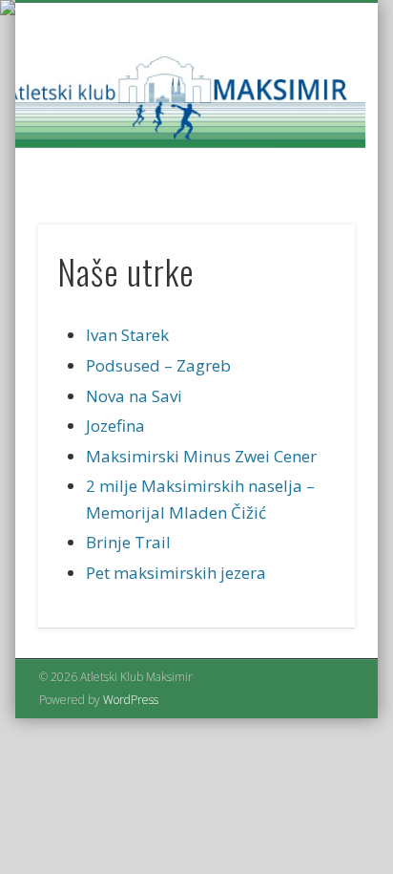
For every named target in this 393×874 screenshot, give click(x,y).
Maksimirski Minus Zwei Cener (201, 456)
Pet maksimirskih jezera (176, 573)
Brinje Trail (128, 542)
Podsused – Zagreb (158, 365)
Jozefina (115, 426)
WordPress (130, 700)
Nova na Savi (134, 396)
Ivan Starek (127, 335)
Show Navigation (308, 171)
